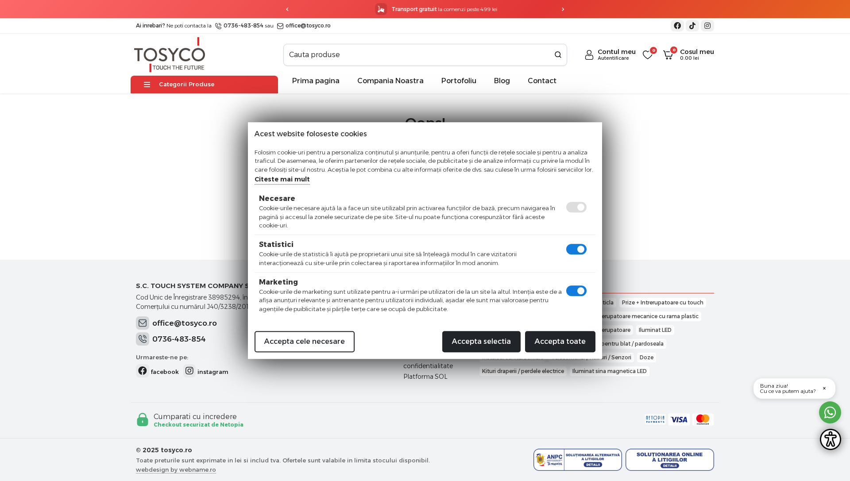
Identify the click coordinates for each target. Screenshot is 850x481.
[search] (558, 55)
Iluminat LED (655, 330)
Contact (542, 81)
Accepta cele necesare (304, 341)
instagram (212, 371)
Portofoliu (458, 81)
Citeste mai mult (282, 179)
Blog (502, 81)
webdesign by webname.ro (176, 469)
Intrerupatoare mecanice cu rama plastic (646, 316)
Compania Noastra (390, 81)
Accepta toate (560, 341)
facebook (164, 371)
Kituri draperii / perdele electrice (523, 371)
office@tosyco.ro (307, 25)
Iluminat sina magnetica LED (609, 371)
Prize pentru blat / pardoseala (625, 343)
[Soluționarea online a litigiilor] (670, 460)
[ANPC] (577, 460)
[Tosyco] (169, 54)
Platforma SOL (425, 377)
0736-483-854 (242, 25)
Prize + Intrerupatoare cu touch (662, 302)
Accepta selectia (481, 341)
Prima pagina (316, 81)
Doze (646, 357)
